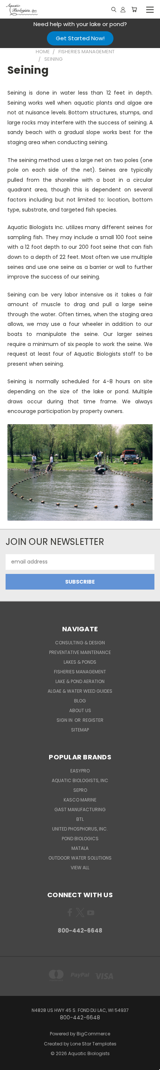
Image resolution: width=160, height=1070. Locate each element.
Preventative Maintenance (80, 652)
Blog (80, 701)
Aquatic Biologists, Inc (80, 780)
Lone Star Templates (93, 1044)
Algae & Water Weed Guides (80, 691)
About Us (80, 710)
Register (93, 720)
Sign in (65, 720)
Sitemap (80, 730)
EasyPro (80, 771)
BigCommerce (93, 1034)
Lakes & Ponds (80, 662)
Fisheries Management (80, 672)
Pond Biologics (80, 838)
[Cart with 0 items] (134, 9)
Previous (11, 1062)
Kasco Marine (80, 800)
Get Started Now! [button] (80, 38)
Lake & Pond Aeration (80, 681)
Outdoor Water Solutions (80, 858)
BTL (80, 819)
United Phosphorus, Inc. (80, 829)
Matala (80, 848)
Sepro (80, 790)
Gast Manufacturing (80, 809)
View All (80, 867)
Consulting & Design (80, 642)
